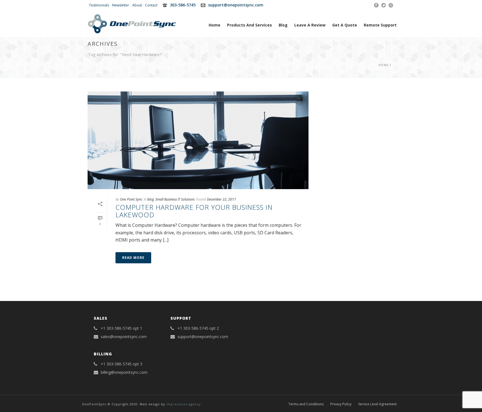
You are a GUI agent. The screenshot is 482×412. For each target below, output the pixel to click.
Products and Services (249, 25)
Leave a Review (310, 25)
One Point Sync (131, 199)
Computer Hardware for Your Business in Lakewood (194, 211)
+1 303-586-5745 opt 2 (198, 328)
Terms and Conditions (306, 404)
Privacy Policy (340, 404)
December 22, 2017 (221, 199)
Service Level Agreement (377, 404)
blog (150, 199)
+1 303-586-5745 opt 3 (121, 364)
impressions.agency (183, 404)
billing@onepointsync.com (124, 372)
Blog (283, 25)
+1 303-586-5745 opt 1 (121, 328)
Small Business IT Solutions (175, 199)
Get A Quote (344, 25)
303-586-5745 (183, 5)
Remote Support (380, 25)
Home (214, 25)
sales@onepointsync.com (124, 336)
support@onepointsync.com (235, 5)
